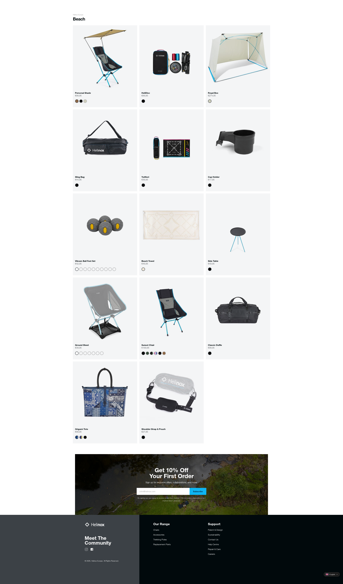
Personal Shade (83, 93)
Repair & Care (214, 549)
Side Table (213, 261)
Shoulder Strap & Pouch (153, 429)
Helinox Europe (78, 15)
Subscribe (198, 491)
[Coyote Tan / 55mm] (102, 269)
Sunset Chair (147, 345)
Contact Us (213, 539)
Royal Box (213, 93)
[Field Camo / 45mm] (81, 269)
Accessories (158, 534)
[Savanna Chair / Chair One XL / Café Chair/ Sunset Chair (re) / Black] (81, 353)
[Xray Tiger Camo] (151, 353)
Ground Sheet (82, 345)
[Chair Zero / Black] (102, 353)
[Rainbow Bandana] (81, 437)
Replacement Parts (162, 544)
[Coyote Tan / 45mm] (97, 269)
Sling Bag (80, 177)
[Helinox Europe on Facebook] (92, 549)
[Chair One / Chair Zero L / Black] (97, 353)
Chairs (156, 530)
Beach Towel (147, 261)
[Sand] (85, 101)
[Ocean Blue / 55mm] (93, 269)
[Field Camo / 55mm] (85, 269)
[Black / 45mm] (106, 269)
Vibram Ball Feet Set (85, 261)
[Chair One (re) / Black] (77, 353)
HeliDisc (145, 93)
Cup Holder (213, 177)
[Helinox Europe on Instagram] (86, 549)
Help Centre (213, 544)
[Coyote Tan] (77, 101)
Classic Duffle (215, 345)
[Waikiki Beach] (143, 269)
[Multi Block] (156, 353)
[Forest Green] (147, 353)
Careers (211, 554)
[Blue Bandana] (77, 437)
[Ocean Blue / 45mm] (89, 269)
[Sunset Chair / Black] (85, 353)
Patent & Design (215, 530)
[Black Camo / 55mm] (114, 269)
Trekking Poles (160, 539)
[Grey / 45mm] (77, 269)
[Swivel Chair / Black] (93, 353)
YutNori (145, 177)
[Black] (81, 101)
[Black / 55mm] (110, 269)
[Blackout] (160, 353)
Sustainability (214, 534)
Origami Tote (81, 429)
